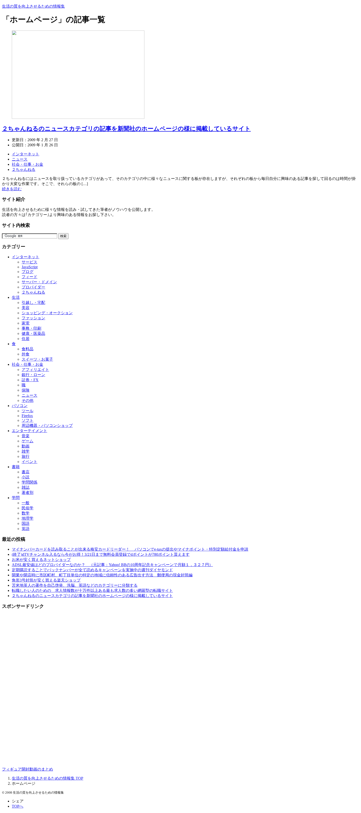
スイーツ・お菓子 (37, 359)
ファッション (33, 318)
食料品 (27, 349)
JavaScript (30, 267)
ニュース (20, 159)
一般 (25, 503)
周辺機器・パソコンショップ (47, 425)
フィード (29, 277)
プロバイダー (33, 287)
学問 (16, 498)
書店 (25, 472)
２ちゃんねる (23, 169)
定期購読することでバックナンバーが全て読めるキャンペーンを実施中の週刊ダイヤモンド (92, 570)
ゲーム (27, 441)
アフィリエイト (35, 369)
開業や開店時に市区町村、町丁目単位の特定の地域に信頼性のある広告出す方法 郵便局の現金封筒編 (102, 575)
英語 (25, 529)
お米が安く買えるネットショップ (41, 559)
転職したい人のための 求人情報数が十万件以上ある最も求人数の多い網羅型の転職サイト (92, 590)
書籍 (16, 467)
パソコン (20, 406)
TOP (47, 778)
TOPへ (17, 806)
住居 (25, 339)
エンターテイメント (29, 431)
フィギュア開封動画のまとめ (27, 769)
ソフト (27, 420)
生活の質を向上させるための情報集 (33, 6)
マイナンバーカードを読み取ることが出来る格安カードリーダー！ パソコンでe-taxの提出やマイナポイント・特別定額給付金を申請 (130, 549)
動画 (25, 446)
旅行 (25, 456)
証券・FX (30, 380)
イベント (29, 462)
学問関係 (29, 482)
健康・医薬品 (33, 333)
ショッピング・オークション (47, 313)
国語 (25, 523)
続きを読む (12, 189)
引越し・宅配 (33, 302)
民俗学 (27, 508)
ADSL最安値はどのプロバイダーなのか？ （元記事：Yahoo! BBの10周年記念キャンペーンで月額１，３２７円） (112, 565)
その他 (27, 400)
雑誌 (25, 487)
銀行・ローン (33, 375)
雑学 (25, 451)
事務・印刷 (31, 328)
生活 (16, 297)
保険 (25, 390)
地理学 (27, 518)
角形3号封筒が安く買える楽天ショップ (46, 580)
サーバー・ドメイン (39, 282)
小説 (25, 477)
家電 (25, 323)
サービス (29, 262)
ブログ (27, 272)
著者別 (27, 492)
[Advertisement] (26, 687)
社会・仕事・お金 (27, 164)
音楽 (25, 436)
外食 (25, 354)
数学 (25, 513)
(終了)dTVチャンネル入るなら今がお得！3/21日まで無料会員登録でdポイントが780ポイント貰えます (101, 554)
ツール (27, 411)
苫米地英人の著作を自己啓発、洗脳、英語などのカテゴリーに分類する (75, 585)
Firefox (27, 416)
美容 (25, 308)
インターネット (25, 154)
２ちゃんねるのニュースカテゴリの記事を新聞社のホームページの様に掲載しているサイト (126, 128)
